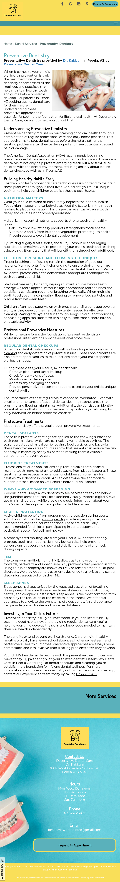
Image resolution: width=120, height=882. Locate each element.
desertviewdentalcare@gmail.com (74, 830)
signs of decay (44, 375)
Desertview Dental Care (23, 64)
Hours (74, 784)
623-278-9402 (86, 674)
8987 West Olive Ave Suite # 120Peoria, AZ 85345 (74, 770)
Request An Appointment (105, 3)
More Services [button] (100, 695)
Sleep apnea (13, 586)
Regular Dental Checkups (31, 345)
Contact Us (74, 756)
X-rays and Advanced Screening (37, 489)
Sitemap (73, 869)
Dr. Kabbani (72, 60)
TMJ (7, 557)
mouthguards (52, 519)
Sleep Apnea (16, 583)
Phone (74, 809)
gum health (101, 232)
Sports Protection (24, 512)
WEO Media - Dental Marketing (71, 866)
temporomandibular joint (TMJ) (34, 560)
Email (75, 825)
